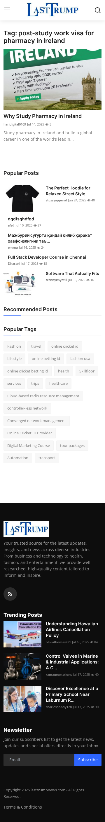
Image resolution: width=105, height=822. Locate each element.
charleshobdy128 (59, 707)
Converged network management (36, 420)
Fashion (14, 346)
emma (13, 247)
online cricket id (64, 346)
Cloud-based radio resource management (43, 395)
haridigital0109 (15, 124)
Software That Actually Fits (72, 273)
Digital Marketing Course (28, 445)
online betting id (46, 358)
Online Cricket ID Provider (29, 433)
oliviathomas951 (58, 642)
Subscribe (88, 759)
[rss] (10, 594)
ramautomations (59, 674)
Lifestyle (14, 358)
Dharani (14, 263)
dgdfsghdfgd (21, 218)
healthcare (58, 383)
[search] (97, 10)
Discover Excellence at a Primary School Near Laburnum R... (72, 694)
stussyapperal (56, 200)
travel (36, 346)
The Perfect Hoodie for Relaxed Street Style (68, 190)
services (14, 383)
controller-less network (27, 408)
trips (35, 383)
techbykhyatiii (56, 280)
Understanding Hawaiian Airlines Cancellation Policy (72, 629)
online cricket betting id (27, 371)
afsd (11, 225)
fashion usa (80, 358)
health (63, 371)
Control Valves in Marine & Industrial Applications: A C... (72, 662)
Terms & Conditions (23, 807)
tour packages (72, 445)
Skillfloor (86, 371)
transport (46, 457)
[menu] (7, 10)
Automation (17, 457)
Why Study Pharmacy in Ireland (43, 116)
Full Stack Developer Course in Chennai (47, 257)
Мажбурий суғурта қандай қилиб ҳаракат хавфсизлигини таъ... (50, 238)
